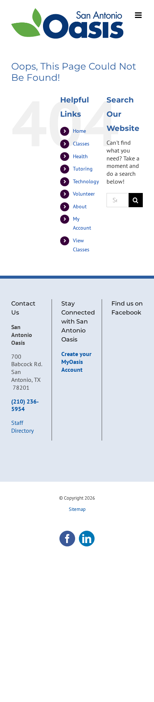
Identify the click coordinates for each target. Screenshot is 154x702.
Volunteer (84, 193)
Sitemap (77, 509)
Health (80, 156)
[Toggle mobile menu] (139, 15)
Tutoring (83, 168)
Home (79, 131)
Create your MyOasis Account (76, 361)
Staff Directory (22, 426)
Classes (81, 143)
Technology (86, 181)
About (80, 206)
